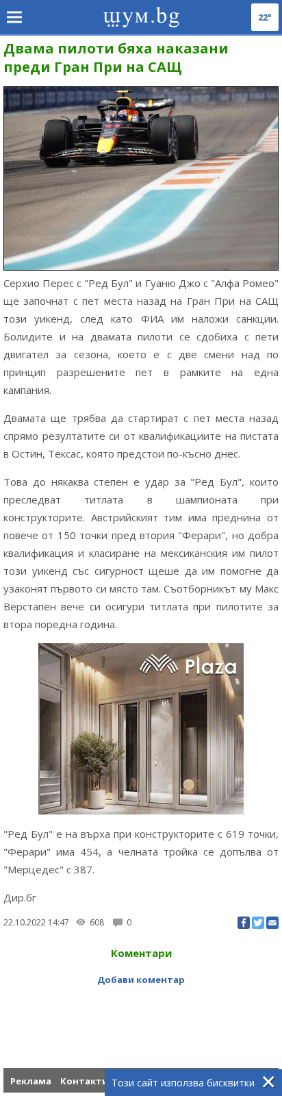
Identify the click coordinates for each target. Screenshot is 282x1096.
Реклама (30, 1081)
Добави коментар (141, 979)
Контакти (84, 1081)
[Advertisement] (142, 1016)
